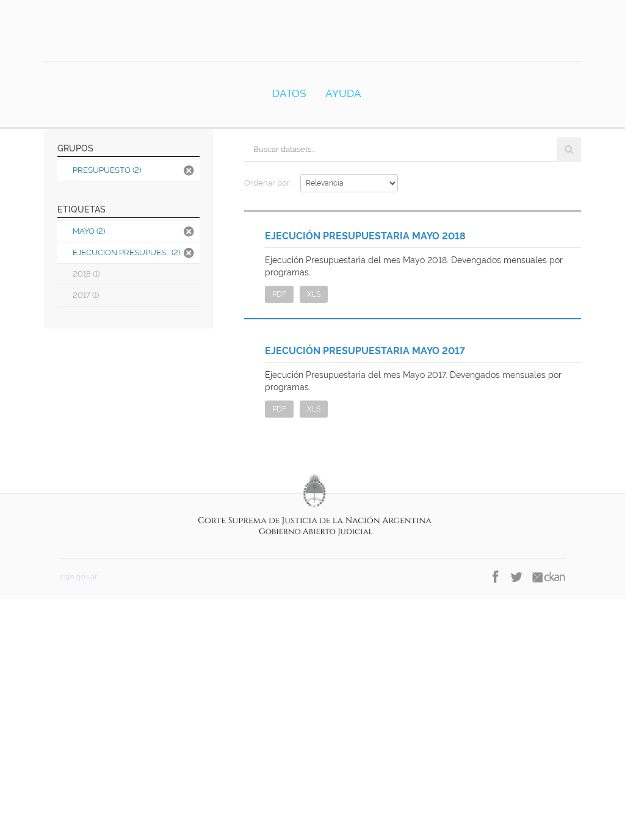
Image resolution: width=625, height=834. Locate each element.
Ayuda (343, 93)
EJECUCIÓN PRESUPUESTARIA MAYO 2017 (365, 351)
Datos (289, 93)
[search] (569, 149)
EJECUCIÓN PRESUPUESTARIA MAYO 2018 (365, 236)
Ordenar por (267, 182)
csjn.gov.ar (79, 576)
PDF (279, 294)
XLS (313, 294)
